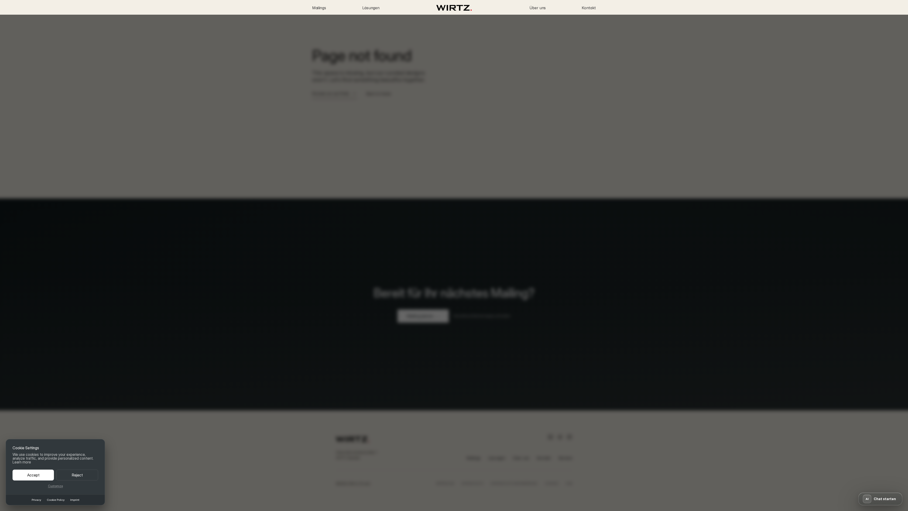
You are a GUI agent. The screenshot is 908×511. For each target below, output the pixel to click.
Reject (77, 475)
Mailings (319, 7)
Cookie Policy (56, 499)
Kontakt (589, 7)
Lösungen (370, 7)
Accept (33, 475)
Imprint (74, 499)
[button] (880, 499)
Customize (55, 486)
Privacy (36, 499)
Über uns (537, 7)
